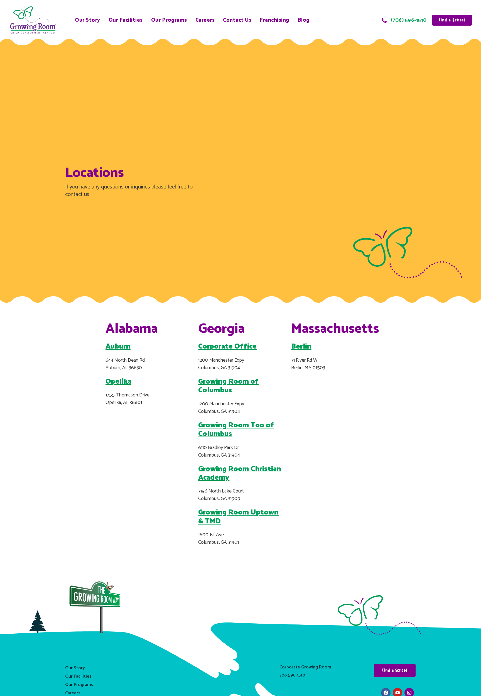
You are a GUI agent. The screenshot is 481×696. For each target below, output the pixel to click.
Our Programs (169, 20)
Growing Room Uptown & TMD (238, 516)
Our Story (87, 20)
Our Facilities (126, 20)
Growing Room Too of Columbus (236, 429)
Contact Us (237, 20)
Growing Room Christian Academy (239, 473)
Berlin (301, 346)
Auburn (118, 346)
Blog (304, 20)
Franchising (274, 20)
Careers (205, 20)
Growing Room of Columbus (228, 386)
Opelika (118, 382)
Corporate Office (227, 346)
